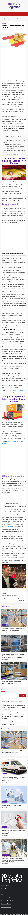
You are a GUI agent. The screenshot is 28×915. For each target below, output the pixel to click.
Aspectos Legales (6, 907)
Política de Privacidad (7, 901)
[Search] (25, 13)
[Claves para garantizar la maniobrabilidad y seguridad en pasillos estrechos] (14, 618)
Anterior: (10, 594)
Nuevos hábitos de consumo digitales (11, 712)
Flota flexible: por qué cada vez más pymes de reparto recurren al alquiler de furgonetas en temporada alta (13, 707)
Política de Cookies (6, 904)
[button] (2, 13)
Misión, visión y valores (7, 894)
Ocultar (20, 136)
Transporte (4, 773)
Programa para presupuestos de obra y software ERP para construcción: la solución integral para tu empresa (13, 722)
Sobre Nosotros (5, 888)
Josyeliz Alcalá (6, 29)
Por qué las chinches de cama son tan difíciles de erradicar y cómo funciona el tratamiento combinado (13, 716)
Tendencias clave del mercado (13, 144)
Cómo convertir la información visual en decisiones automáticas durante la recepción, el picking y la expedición (13, 656)
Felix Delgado (5, 632)
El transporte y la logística (11, 154)
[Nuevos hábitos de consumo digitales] (14, 795)
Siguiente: (15, 598)
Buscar (3, 690)
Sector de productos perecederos (15, 146)
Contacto (3, 891)
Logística (4, 23)
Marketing (4, 801)
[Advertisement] (14, 63)
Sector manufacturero (12, 148)
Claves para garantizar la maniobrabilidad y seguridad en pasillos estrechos (12, 701)
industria (8, 526)
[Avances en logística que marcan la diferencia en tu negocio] (14, 671)
